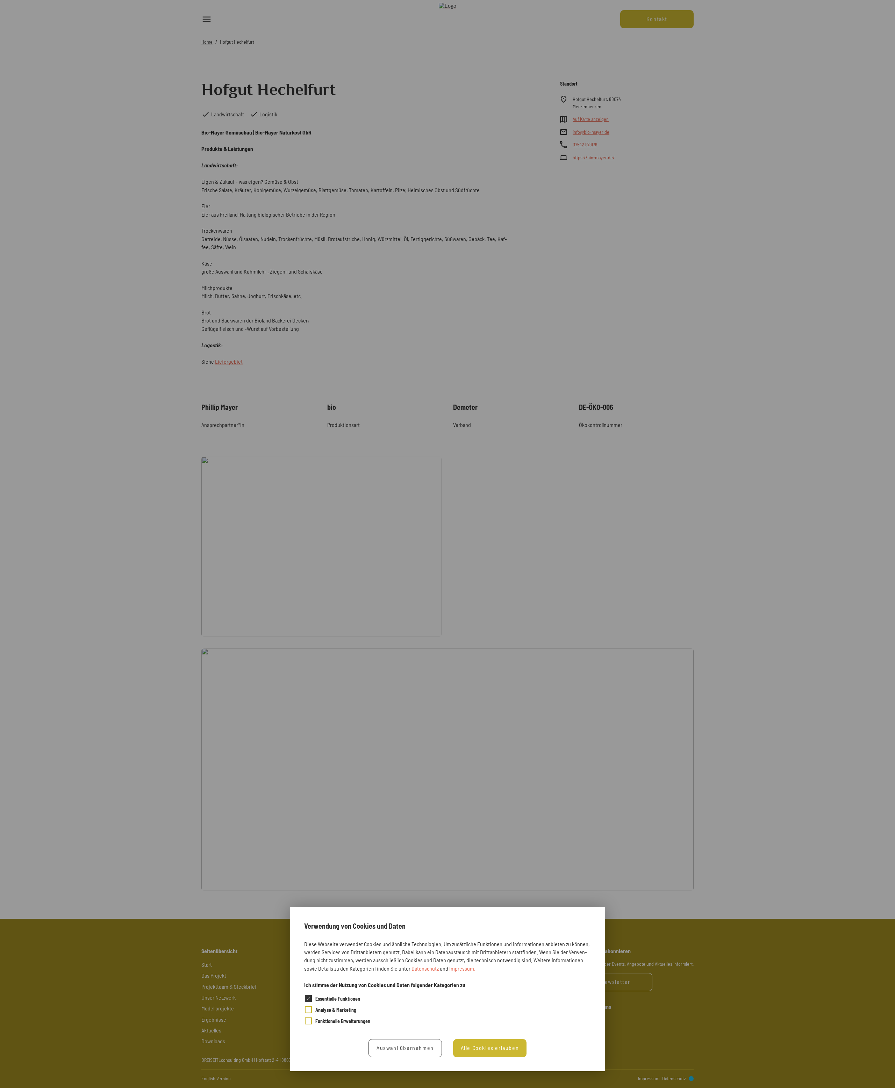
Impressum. (462, 968)
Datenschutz (425, 968)
